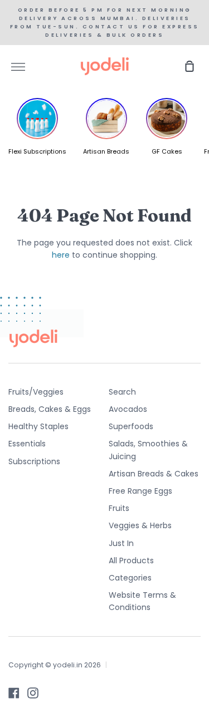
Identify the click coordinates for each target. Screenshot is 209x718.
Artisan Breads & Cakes (153, 473)
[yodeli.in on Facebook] (14, 693)
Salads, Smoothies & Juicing (148, 449)
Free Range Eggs (140, 490)
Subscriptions (34, 461)
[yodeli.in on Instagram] (32, 693)
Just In (121, 543)
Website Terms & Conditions (142, 601)
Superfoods (131, 426)
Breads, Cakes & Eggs (49, 409)
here (61, 254)
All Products (131, 560)
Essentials (27, 443)
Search (122, 391)
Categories (130, 577)
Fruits (119, 508)
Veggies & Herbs (140, 525)
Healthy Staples (38, 426)
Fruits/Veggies (36, 391)
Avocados (128, 409)
